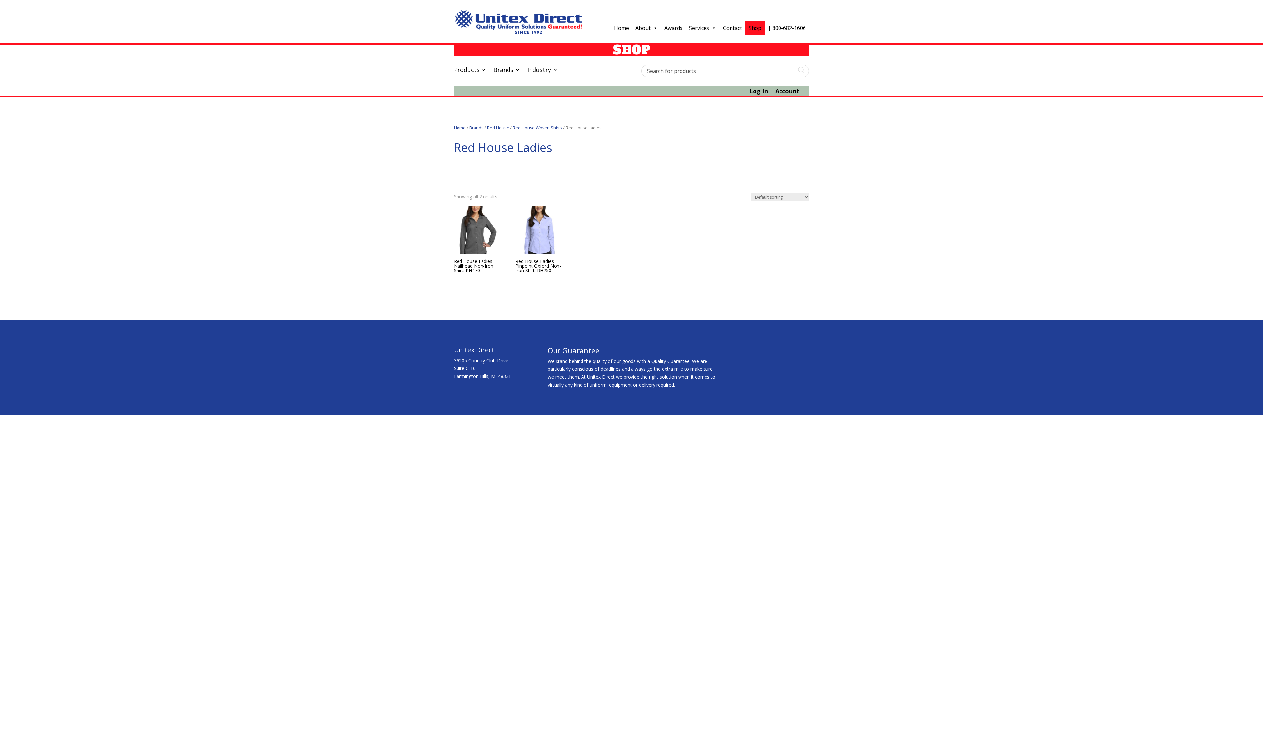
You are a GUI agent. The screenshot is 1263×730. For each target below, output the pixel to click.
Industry (539, 70)
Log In (758, 92)
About (643, 28)
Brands (503, 70)
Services (699, 28)
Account (787, 92)
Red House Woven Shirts (537, 127)
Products (467, 70)
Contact (732, 28)
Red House (498, 127)
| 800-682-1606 (787, 28)
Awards (673, 28)
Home (621, 28)
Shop (755, 28)
